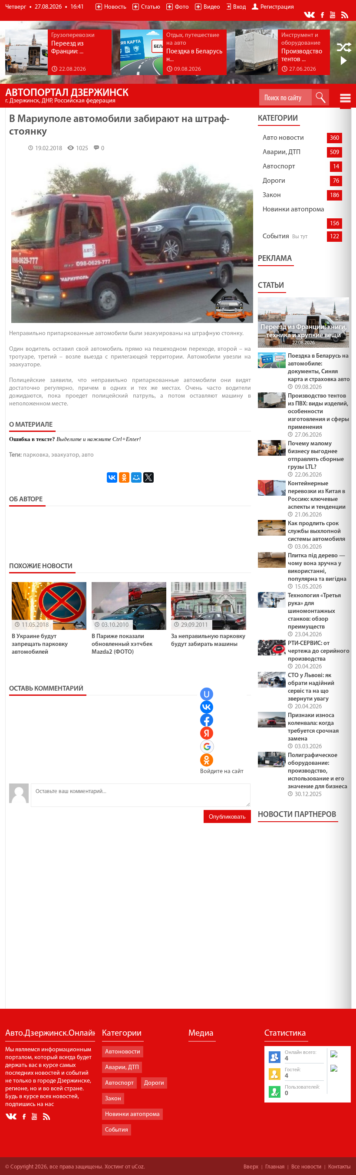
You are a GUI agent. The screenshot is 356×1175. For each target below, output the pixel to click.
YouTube (333, 14)
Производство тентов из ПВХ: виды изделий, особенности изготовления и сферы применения (318, 412)
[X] (148, 477)
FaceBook (323, 14)
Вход (239, 7)
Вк (309, 15)
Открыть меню (345, 98)
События (276, 236)
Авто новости (283, 138)
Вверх (251, 1167)
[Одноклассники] (124, 477)
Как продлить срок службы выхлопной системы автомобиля (316, 531)
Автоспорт (279, 166)
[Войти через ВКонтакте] (206, 707)
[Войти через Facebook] (206, 720)
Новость (115, 7)
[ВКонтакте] (112, 477)
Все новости (306, 1167)
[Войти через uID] (206, 694)
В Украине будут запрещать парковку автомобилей (40, 644)
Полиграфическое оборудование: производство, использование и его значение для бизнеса (317, 771)
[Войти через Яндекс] (206, 733)
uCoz (138, 1167)
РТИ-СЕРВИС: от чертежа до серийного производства (318, 651)
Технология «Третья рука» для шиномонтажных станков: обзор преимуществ (314, 611)
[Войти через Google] (207, 747)
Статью (150, 7)
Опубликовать (227, 816)
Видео (212, 7)
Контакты (339, 1167)
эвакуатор (65, 455)
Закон (272, 195)
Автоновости (122, 1052)
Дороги (274, 181)
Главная (274, 1167)
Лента (346, 14)
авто (88, 455)
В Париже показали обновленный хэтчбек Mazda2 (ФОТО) (122, 644)
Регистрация (277, 7)
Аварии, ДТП (281, 152)
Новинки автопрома (293, 209)
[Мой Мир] (136, 477)
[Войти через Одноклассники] (206, 760)
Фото (182, 7)
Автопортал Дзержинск (67, 96)
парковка (36, 455)
